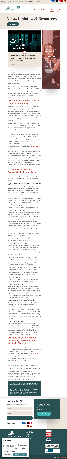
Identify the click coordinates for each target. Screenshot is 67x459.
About (52, 11)
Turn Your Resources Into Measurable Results (51, 50)
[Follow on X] (57, 1)
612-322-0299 (40, 409)
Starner (11, 138)
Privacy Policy (35, 457)
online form (11, 1)
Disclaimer (40, 457)
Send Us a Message (44, 414)
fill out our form (19, 360)
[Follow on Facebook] (54, 1)
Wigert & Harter (35, 146)
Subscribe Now (13, 24)
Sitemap (44, 457)
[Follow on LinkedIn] (52, 1)
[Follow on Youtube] (65, 1)
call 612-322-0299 (21, 1)
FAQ (52, 9)
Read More (49, 70)
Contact (59, 11)
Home (27, 434)
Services (36, 9)
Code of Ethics (29, 442)
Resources (58, 9)
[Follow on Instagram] (60, 1)
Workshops (45, 9)
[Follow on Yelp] (62, 1)
